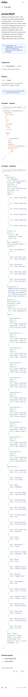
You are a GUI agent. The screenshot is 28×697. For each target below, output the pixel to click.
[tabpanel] (14, 135)
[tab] (7, 107)
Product (4, 80)
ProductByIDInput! (10, 66)
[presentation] (14, 135)
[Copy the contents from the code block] (24, 107)
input (3, 66)
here (9, 51)
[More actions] (26, 2)
